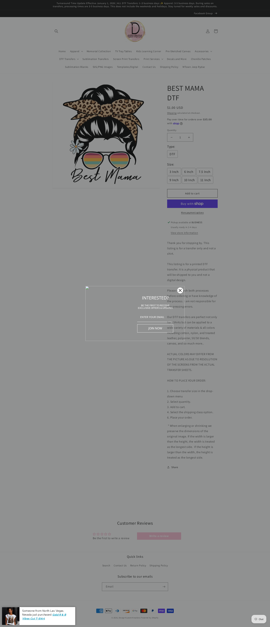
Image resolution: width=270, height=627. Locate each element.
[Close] (180, 290)
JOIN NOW (155, 328)
